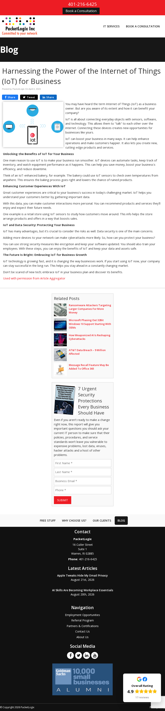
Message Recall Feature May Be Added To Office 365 (89, 366)
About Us (82, 637)
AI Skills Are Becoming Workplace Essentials (82, 590)
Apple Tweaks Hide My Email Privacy (82, 575)
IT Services (111, 26)
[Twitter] (78, 655)
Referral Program (82, 620)
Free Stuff (48, 520)
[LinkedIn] (86, 655)
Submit (62, 500)
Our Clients (102, 520)
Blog (121, 520)
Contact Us (82, 631)
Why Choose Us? (74, 520)
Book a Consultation (81, 11)
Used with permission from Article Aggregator (34, 278)
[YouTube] (95, 655)
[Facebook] (70, 655)
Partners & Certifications (83, 626)
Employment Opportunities (82, 615)
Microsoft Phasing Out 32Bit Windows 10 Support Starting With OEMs (90, 323)
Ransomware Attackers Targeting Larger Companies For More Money (90, 308)
